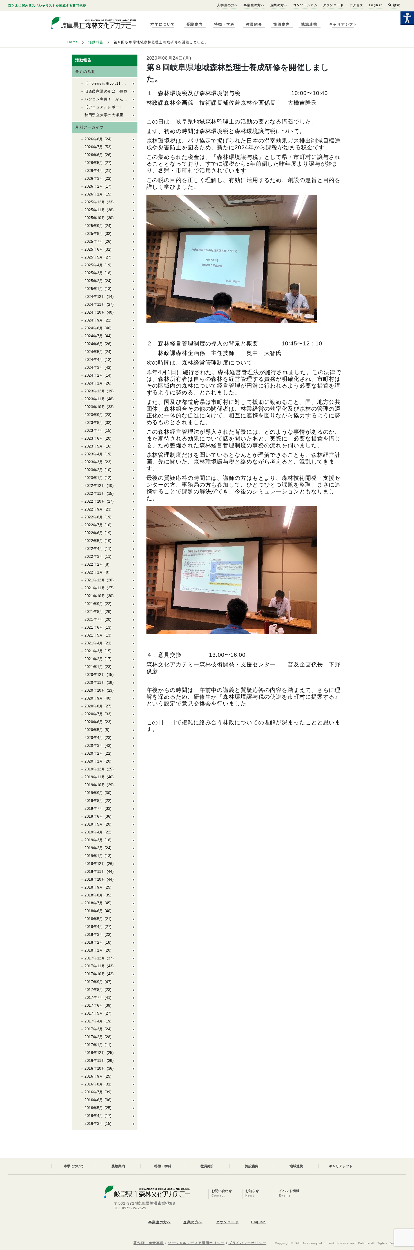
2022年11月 (94, 493)
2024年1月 (93, 383)
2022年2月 (93, 564)
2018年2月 (93, 942)
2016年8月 (93, 1084)
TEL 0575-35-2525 (130, 1208)
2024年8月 (93, 328)
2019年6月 (93, 816)
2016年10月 (94, 1068)
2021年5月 (93, 635)
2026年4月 (93, 170)
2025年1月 (93, 289)
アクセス (356, 5)
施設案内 (281, 24)
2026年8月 (93, 139)
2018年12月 (94, 864)
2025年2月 (93, 281)
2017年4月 (93, 1021)
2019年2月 (93, 848)
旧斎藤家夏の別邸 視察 (105, 91)
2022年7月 (93, 525)
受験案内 (194, 24)
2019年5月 (93, 824)
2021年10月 (94, 596)
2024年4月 (93, 360)
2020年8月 (93, 706)
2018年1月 (93, 950)
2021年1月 (93, 667)
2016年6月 (93, 1100)
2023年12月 (94, 391)
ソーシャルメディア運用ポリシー (196, 1243)
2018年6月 (93, 911)
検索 (396, 5)
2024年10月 (94, 312)
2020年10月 (94, 690)
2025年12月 (94, 202)
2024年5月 (93, 352)
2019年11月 (94, 777)
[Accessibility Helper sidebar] (407, 18)
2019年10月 (94, 785)
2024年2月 (93, 375)
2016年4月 (93, 1116)
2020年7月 (93, 714)
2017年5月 (93, 1013)
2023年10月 (94, 407)
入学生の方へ (227, 5)
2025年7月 (93, 241)
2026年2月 (93, 186)
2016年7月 (93, 1092)
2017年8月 (93, 990)
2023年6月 (93, 438)
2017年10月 (94, 974)
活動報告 (96, 42)
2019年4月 (93, 832)
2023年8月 (93, 423)
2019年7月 (93, 808)
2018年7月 (93, 903)
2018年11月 (94, 871)
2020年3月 (93, 745)
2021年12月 (94, 580)
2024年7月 (93, 336)
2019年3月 (93, 840)
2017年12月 (94, 958)
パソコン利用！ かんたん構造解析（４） (121, 99)
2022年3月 (93, 556)
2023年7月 (93, 430)
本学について (162, 24)
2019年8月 (93, 801)
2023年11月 (94, 399)
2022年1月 (93, 572)
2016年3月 (93, 1123)
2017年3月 (93, 1029)
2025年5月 (93, 257)
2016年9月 (93, 1076)
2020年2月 (93, 753)
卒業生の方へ (254, 5)
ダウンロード (333, 5)
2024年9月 (93, 320)
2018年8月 (93, 895)
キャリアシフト (343, 24)
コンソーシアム (305, 5)
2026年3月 (93, 178)
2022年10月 (94, 501)
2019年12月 (94, 769)
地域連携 (309, 24)
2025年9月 (93, 226)
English (376, 5)
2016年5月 (93, 1108)
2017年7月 (93, 997)
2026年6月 (93, 155)
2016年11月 (94, 1060)
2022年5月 (93, 541)
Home (72, 42)
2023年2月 (93, 470)
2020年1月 (93, 761)
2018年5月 (93, 919)
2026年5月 (93, 163)
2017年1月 (93, 1045)
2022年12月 (94, 486)
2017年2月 (93, 1037)
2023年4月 (93, 454)
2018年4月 (93, 927)
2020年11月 (94, 682)
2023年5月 (93, 446)
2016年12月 (94, 1053)
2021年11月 (94, 588)
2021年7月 (93, 619)
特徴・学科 (224, 24)
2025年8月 (93, 233)
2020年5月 (93, 730)
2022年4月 (93, 549)
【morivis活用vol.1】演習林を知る (115, 83)
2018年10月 (94, 879)
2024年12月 (94, 296)
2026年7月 (93, 147)
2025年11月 (94, 210)
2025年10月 (94, 218)
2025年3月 (93, 273)
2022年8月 (93, 517)
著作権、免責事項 (148, 1243)
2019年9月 (93, 793)
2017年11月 (94, 966)
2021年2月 (93, 659)
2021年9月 (93, 604)
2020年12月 (94, 675)
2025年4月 (93, 265)
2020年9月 (93, 698)
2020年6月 (93, 722)
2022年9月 (93, 509)
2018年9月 (93, 887)
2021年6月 (93, 627)
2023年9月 (93, 415)
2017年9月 (93, 982)
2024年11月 (94, 304)
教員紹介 (254, 24)
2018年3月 (93, 934)
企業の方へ (279, 5)
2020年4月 (93, 738)
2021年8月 (93, 612)
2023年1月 (93, 478)
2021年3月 (93, 651)
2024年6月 (93, 344)
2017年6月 (93, 1005)
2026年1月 (93, 194)
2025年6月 (93, 249)
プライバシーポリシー (247, 1243)
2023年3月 (93, 462)
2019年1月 (93, 856)
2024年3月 (93, 367)
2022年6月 (93, 533)
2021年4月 (93, 643)
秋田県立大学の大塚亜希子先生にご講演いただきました (133, 115)
